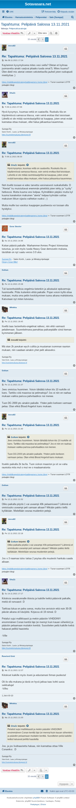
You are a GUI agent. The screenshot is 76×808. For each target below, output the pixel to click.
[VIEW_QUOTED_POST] (27, 165)
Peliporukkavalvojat (17, 28)
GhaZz (12, 93)
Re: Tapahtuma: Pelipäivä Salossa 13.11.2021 (34, 56)
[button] (38, 39)
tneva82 (11, 46)
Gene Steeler (15, 226)
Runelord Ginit (8, 656)
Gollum (5, 270)
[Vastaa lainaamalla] (65, 48)
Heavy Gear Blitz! (10, 262)
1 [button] (42, 39)
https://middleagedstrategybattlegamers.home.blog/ (24, 82)
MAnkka (13, 307)
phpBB (36, 798)
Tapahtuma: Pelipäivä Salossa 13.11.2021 (35, 24)
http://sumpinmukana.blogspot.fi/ (16, 135)
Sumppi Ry (7, 259)
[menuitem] (9, 11)
